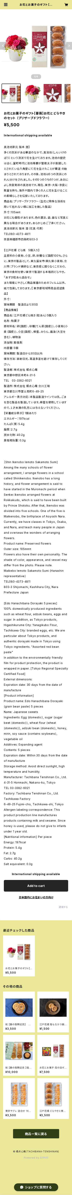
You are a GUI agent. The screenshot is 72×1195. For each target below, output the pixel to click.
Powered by (32, 1157)
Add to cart (36, 886)
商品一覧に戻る (36, 1134)
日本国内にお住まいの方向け (36, 897)
